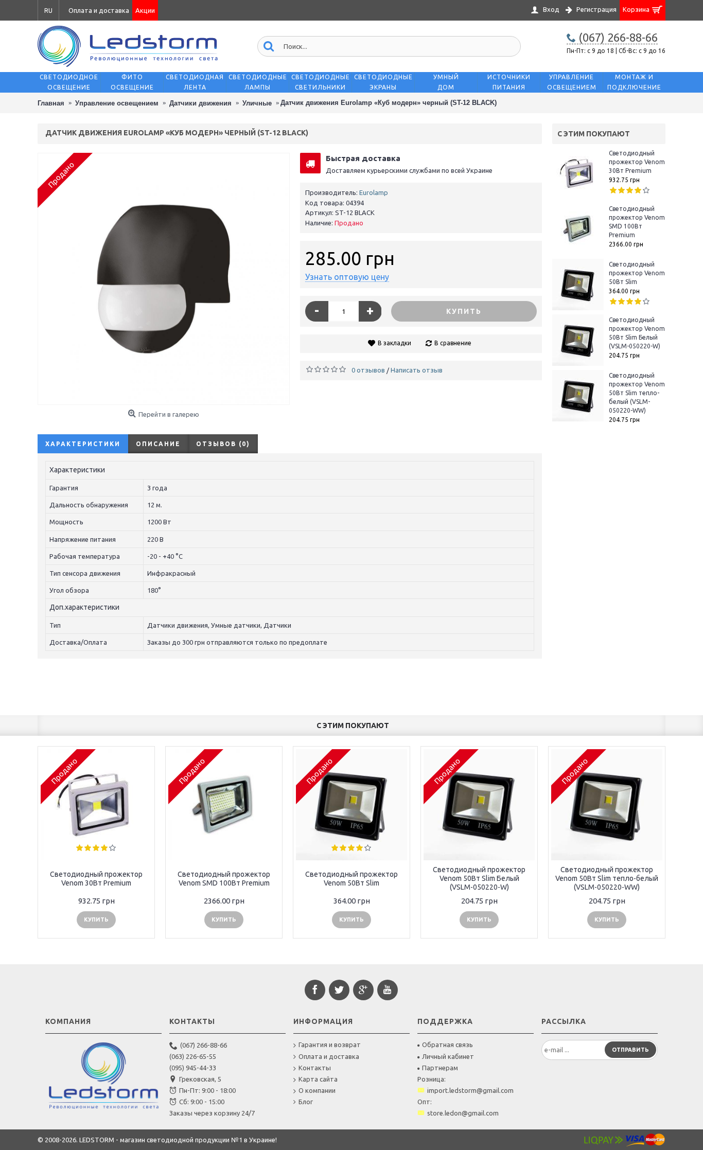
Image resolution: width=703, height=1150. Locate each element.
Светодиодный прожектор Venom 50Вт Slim (637, 273)
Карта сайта (318, 1079)
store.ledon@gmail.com (463, 1113)
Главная (51, 103)
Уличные (257, 103)
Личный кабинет (448, 1056)
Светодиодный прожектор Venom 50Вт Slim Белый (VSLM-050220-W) (637, 332)
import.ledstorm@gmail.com (470, 1090)
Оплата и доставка (328, 1056)
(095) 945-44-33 (192, 1067)
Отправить (630, 1050)
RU (48, 10)
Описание (158, 443)
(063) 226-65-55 (192, 1056)
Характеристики (82, 443)
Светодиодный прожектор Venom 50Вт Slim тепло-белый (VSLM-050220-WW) (637, 393)
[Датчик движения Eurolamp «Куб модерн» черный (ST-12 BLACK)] (164, 279)
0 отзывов (368, 370)
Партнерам (440, 1067)
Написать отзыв (417, 370)
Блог (305, 1101)
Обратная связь (447, 1044)
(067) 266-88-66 (203, 1045)
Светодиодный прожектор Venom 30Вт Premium (637, 162)
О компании (317, 1090)
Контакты (314, 1067)
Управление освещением (117, 103)
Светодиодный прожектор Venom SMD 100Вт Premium (637, 221)
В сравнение (452, 343)
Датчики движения (200, 103)
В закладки (394, 343)
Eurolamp (373, 192)
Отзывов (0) (223, 443)
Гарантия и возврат (329, 1044)
